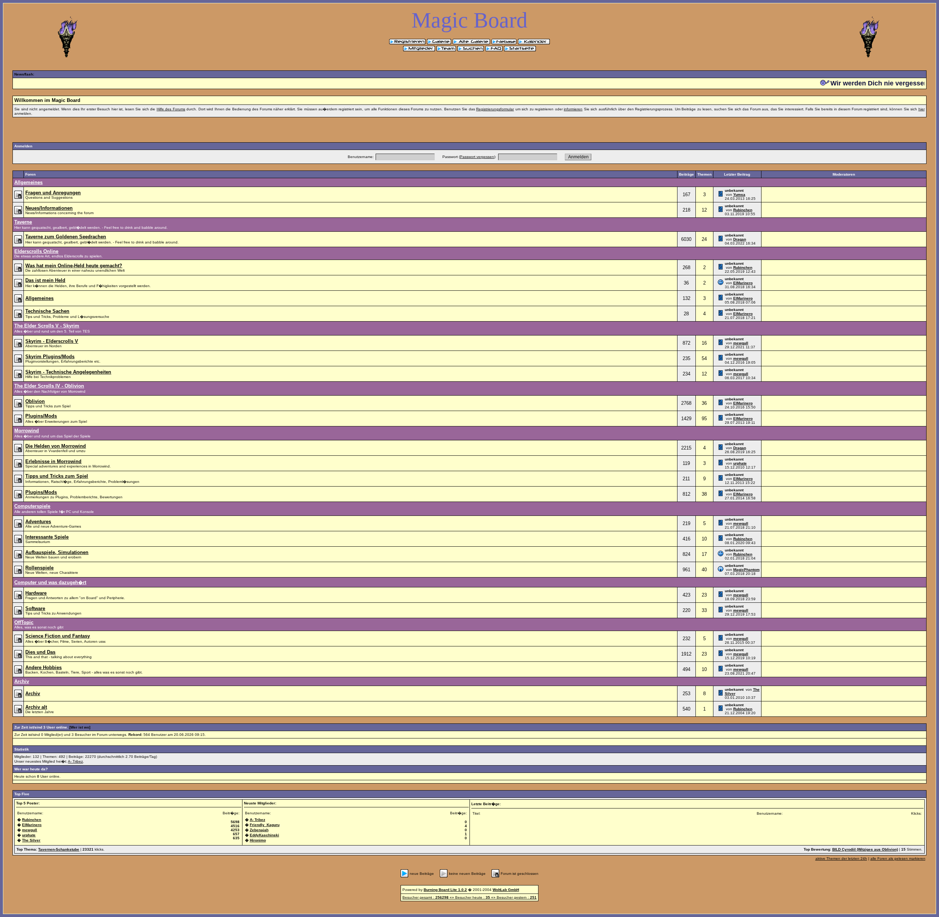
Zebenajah (259, 830)
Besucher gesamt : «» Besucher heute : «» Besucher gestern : (469, 897)
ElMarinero (743, 283)
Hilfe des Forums (171, 109)
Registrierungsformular (495, 109)
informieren (573, 109)
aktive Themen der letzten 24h (841, 859)
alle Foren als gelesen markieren (897, 859)
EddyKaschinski (264, 835)
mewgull (740, 343)
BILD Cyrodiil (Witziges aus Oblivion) (865, 849)
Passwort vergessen (477, 157)
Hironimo (258, 840)
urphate (740, 463)
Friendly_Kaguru (264, 825)
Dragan (739, 239)
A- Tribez (75, 761)
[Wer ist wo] (79, 727)
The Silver (31, 840)
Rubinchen (742, 210)
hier (921, 109)
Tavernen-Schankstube (58, 849)
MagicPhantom (746, 570)
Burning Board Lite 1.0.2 (445, 890)
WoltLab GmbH (506, 890)
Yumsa (739, 194)
